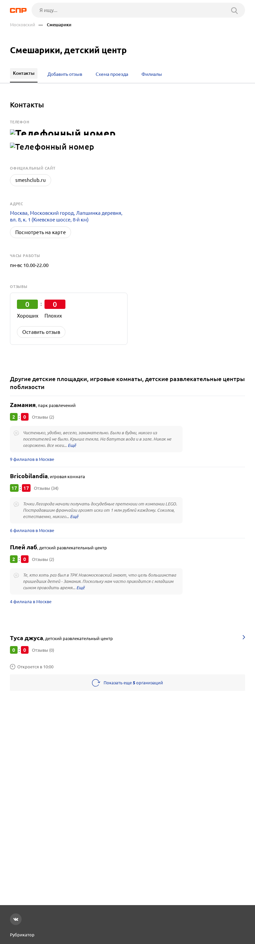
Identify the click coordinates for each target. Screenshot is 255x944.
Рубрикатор (22, 934)
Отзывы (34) (46, 488)
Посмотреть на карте (40, 232)
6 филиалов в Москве (32, 530)
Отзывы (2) (43, 417)
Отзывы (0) (43, 650)
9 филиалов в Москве (32, 459)
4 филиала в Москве (30, 601)
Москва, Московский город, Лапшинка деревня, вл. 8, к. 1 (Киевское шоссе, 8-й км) (66, 216)
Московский (22, 25)
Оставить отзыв (41, 332)
